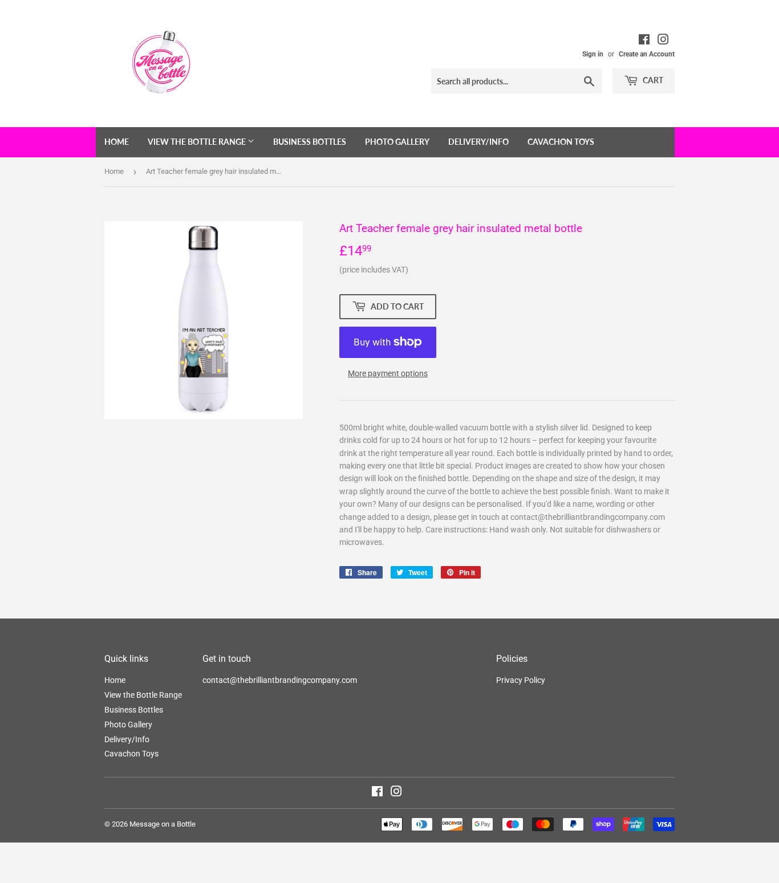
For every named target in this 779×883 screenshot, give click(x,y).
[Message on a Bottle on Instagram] (396, 792)
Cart (652, 80)
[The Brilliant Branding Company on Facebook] (644, 41)
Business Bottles (309, 142)
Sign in (592, 54)
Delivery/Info (478, 142)
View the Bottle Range (198, 142)
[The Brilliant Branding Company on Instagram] (663, 41)
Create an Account (647, 54)
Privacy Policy (520, 680)
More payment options (388, 373)
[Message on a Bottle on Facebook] (377, 792)
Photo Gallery (397, 142)
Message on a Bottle (162, 824)
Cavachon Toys (561, 142)
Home (116, 142)
